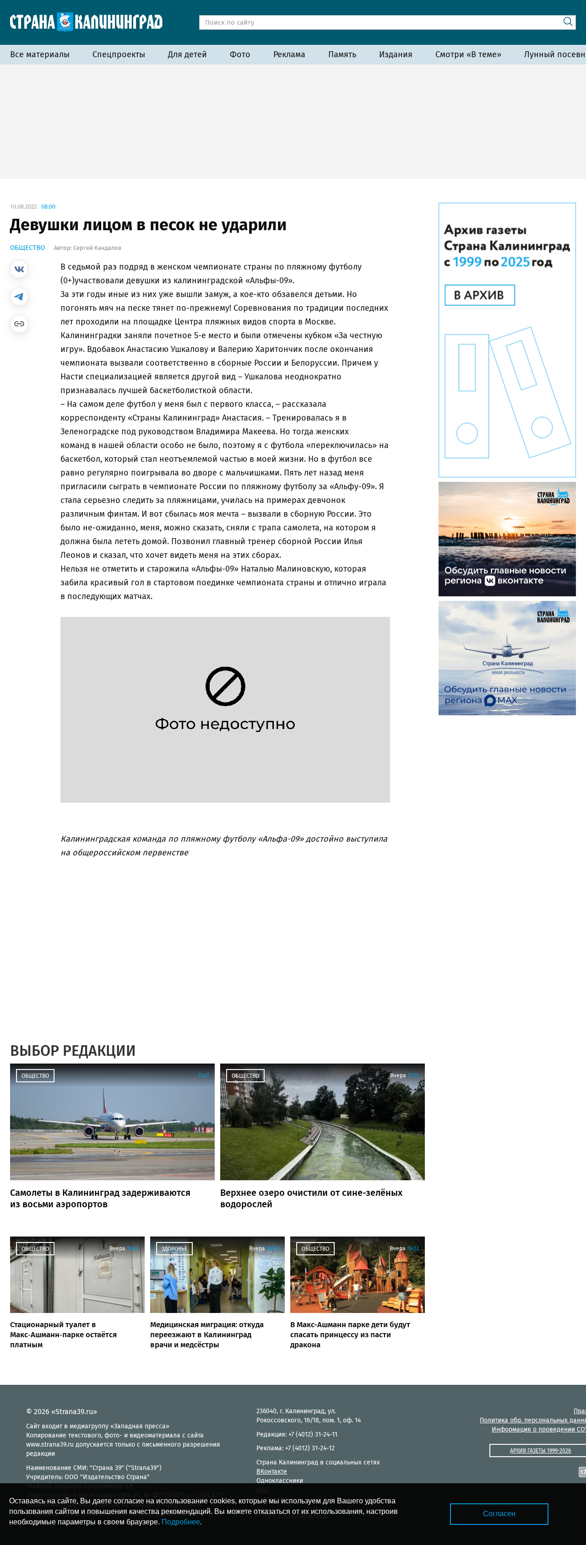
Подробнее (181, 1522)
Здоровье (174, 1249)
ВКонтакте (271, 1471)
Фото (240, 54)
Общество (27, 247)
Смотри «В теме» (468, 54)
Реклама (289, 54)
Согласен (499, 1514)
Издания (395, 54)
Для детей (187, 54)
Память (342, 54)
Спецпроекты (118, 54)
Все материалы (40, 54)
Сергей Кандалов (97, 247)
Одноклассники (279, 1481)
